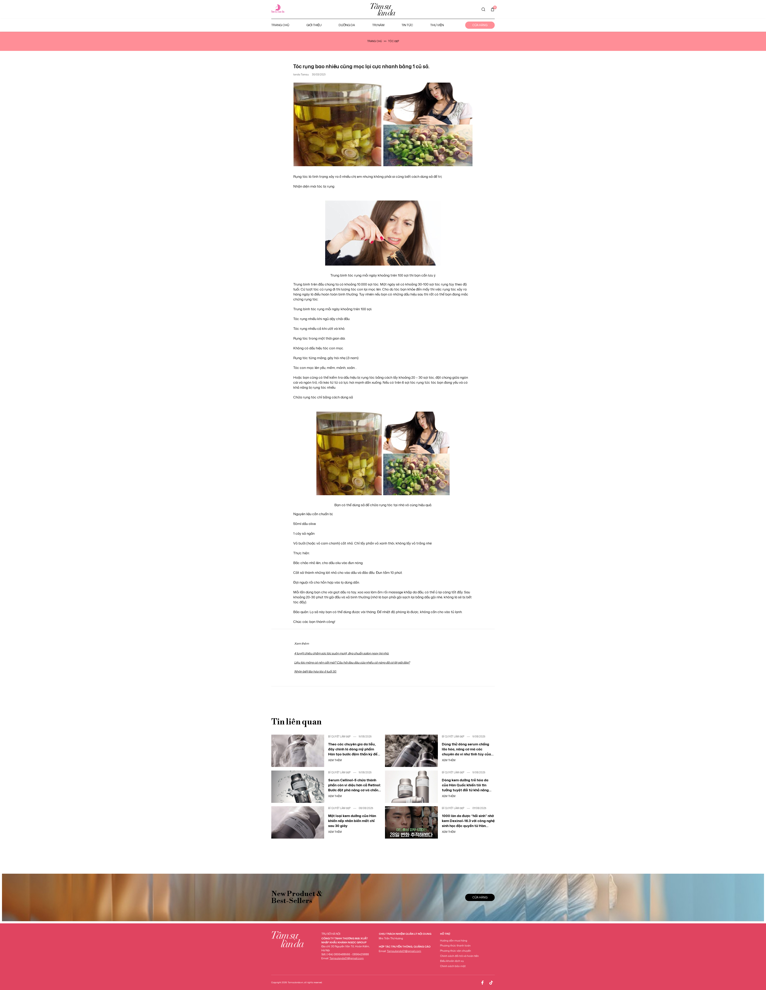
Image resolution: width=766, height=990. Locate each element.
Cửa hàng (480, 25)
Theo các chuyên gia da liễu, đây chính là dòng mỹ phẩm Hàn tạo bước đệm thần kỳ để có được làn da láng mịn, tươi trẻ (352, 749)
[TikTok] (491, 982)
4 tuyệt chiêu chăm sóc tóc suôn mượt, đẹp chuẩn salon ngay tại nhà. (341, 653)
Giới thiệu (314, 25)
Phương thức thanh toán (455, 945)
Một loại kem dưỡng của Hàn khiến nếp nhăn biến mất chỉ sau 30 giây (352, 820)
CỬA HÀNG (480, 897)
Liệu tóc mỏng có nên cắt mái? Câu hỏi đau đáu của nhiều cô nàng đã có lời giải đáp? (352, 662)
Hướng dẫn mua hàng (453, 940)
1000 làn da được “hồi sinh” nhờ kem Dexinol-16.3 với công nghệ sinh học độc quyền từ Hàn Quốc (468, 820)
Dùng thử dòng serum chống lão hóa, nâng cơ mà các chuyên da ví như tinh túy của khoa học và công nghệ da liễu (467, 749)
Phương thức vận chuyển (455, 950)
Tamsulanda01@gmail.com (346, 958)
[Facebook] (482, 982)
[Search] (483, 9)
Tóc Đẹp (393, 41)
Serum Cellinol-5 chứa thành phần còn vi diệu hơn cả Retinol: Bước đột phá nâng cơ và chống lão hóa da (354, 785)
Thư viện (437, 25)
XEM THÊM (335, 760)
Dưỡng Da (347, 25)
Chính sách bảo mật (453, 966)
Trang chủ (280, 25)
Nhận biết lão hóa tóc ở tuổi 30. (315, 671)
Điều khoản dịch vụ (452, 961)
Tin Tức (407, 25)
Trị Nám (378, 25)
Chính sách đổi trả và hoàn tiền (459, 956)
